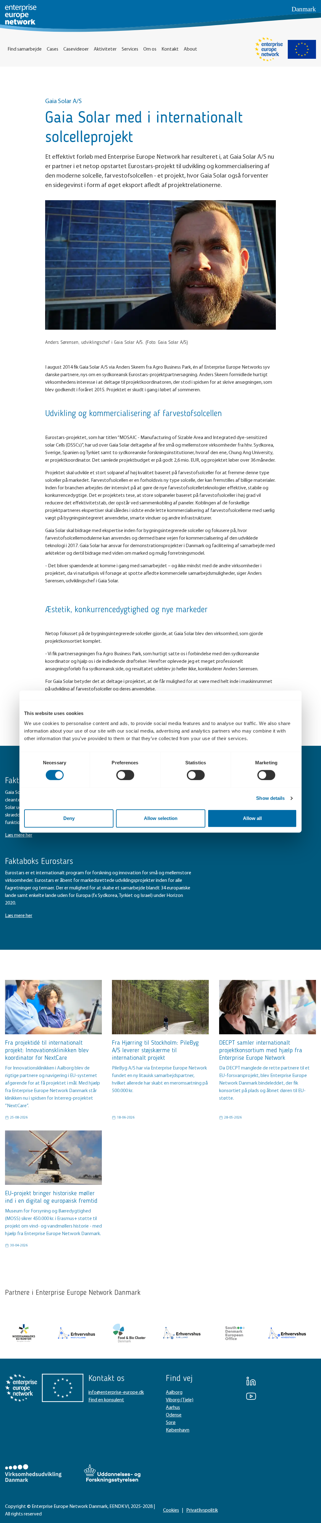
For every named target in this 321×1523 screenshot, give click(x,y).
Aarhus (173, 1407)
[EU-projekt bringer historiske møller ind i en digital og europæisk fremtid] (53, 1157)
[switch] (125, 775)
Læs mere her (18, 835)
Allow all (252, 818)
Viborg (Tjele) (179, 1400)
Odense (174, 1415)
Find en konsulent (106, 1400)
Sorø (171, 1422)
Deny (69, 818)
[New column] (24, 1332)
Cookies (171, 1510)
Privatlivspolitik (202, 1510)
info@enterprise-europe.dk (116, 1392)
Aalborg (174, 1392)
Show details (270, 798)
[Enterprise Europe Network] (269, 49)
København (177, 1430)
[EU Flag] (302, 49)
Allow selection (160, 818)
